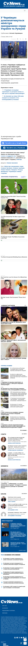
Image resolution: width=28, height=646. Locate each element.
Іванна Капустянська (14, 443)
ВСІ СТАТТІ (24, 433)
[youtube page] (21, 638)
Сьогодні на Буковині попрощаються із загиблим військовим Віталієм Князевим (13, 582)
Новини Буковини (12, 163)
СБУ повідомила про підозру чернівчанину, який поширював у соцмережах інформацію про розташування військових (18, 394)
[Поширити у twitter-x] (20, 39)
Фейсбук (19, 159)
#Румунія (14, 169)
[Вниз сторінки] (25, 643)
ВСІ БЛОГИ (24, 493)
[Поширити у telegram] (25, 39)
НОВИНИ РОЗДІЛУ (22, 550)
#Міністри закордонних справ (13, 166)
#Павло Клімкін (6, 169)
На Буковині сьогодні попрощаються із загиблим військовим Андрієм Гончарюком (14, 564)
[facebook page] (17, 638)
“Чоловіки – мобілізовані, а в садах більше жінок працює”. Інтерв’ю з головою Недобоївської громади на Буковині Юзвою (14, 485)
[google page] (15, 638)
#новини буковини (6, 168)
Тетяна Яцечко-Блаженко (15, 450)
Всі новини (23, 430)
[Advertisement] (14, 120)
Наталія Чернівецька (16, 33)
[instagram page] (25, 638)
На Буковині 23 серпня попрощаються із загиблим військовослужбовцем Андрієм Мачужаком (13, 573)
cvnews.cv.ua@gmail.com (8, 156)
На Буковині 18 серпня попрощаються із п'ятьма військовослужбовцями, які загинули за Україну (14, 577)
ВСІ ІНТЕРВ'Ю (23, 465)
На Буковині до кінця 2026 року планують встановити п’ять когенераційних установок (13, 97)
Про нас (4, 605)
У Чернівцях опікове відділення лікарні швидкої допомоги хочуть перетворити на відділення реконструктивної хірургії (13, 426)
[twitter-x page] (19, 638)
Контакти (5, 608)
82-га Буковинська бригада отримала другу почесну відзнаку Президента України (18, 369)
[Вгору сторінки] (25, 639)
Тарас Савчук (11, 501)
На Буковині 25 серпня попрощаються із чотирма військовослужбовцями (17, 405)
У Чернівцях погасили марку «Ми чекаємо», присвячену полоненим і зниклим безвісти (18, 399)
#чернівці (4, 173)
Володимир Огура (13, 509)
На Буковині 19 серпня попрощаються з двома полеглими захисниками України (13, 559)
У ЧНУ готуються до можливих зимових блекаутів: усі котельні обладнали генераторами (12, 413)
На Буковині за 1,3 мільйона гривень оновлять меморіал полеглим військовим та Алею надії (18, 418)
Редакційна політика (8, 610)
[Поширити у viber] (23, 39)
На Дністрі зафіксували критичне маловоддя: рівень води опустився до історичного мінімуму (18, 376)
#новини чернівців (18, 168)
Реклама (4, 613)
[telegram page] (23, 638)
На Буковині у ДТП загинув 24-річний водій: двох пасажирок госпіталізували (14, 587)
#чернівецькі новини (14, 171)
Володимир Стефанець (14, 515)
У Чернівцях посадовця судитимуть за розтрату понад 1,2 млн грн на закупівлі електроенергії (13, 91)
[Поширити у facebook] (17, 39)
